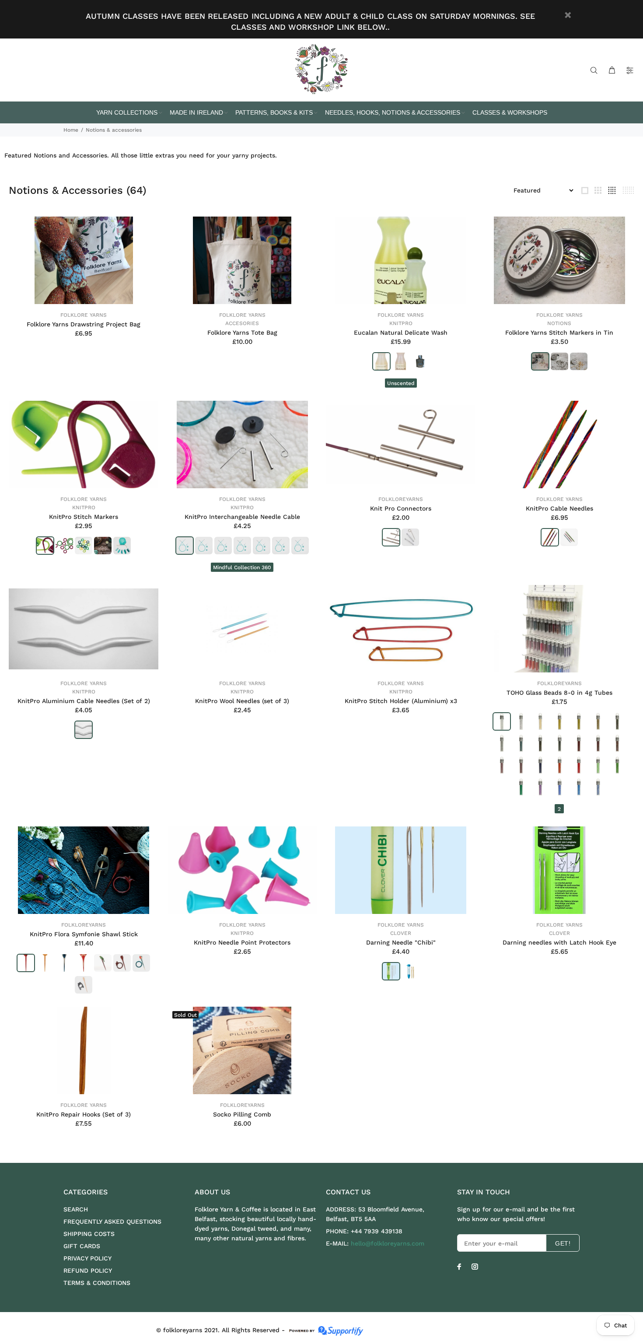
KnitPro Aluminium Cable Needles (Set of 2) (83, 700)
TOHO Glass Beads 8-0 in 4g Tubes (559, 692)
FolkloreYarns (400, 499)
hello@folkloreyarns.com (387, 1243)
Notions (559, 323)
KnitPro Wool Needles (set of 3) (242, 700)
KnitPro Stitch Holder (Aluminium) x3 (401, 700)
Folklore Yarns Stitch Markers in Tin (559, 332)
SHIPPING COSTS (89, 1233)
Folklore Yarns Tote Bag (242, 332)
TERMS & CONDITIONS (96, 1282)
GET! (562, 1243)
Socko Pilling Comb (242, 1114)
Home (70, 130)
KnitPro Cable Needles (559, 508)
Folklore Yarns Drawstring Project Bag (83, 324)
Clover (400, 933)
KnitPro (400, 323)
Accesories (242, 323)
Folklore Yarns (83, 315)
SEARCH (75, 1209)
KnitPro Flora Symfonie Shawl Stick (84, 934)
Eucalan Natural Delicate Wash (400, 332)
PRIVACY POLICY (87, 1258)
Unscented (401, 383)
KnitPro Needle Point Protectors (242, 942)
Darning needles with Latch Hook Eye (559, 942)
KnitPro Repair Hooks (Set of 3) (83, 1114)
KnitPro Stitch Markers (83, 516)
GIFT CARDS (81, 1246)
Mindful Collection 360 (242, 567)
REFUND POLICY (87, 1270)
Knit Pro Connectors (400, 508)
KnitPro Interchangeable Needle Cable (242, 516)
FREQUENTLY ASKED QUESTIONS (112, 1221)
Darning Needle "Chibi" (401, 942)
